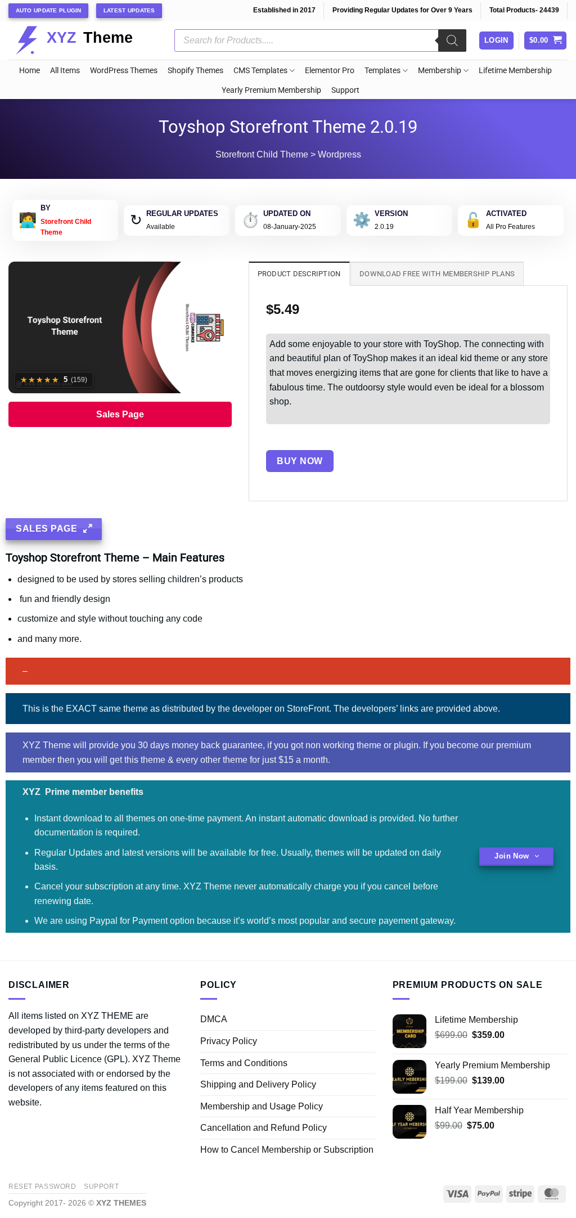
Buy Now (299, 461)
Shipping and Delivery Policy (258, 1084)
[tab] (299, 273)
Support (345, 90)
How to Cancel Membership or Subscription (287, 1149)
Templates (382, 70)
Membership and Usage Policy (261, 1106)
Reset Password (42, 1186)
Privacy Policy (228, 1041)
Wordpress (339, 154)
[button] (545, 41)
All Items (65, 70)
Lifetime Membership (515, 70)
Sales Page (120, 414)
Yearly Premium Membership (271, 90)
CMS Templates (260, 70)
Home (29, 70)
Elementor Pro (329, 70)
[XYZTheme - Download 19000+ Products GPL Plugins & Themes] (83, 40)
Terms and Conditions (243, 1063)
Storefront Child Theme (261, 154)
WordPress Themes (124, 70)
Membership (439, 70)
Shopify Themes (195, 70)
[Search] (452, 40)
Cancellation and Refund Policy (263, 1127)
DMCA (213, 1019)
